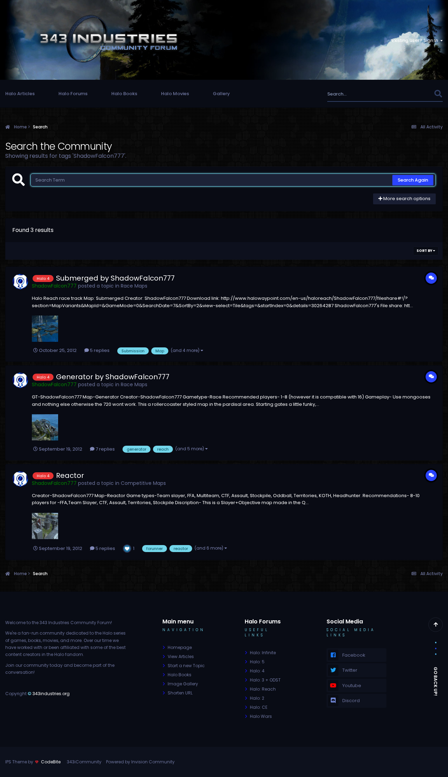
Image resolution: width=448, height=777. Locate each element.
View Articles (181, 656)
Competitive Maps (143, 483)
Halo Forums (73, 93)
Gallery (221, 93)
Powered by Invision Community (140, 762)
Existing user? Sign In (416, 40)
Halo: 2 (257, 698)
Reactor (70, 475)
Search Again (413, 180)
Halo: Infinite (263, 653)
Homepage (180, 647)
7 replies (104, 449)
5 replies (99, 350)
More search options (406, 198)
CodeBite (51, 762)
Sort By (424, 250)
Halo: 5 (257, 662)
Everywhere (412, 94)
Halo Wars (261, 716)
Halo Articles (20, 93)
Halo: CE (258, 707)
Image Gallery (183, 684)
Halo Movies (175, 93)
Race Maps (134, 285)
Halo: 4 (257, 671)
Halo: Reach (263, 689)
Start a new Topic (186, 666)
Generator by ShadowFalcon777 (112, 377)
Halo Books (124, 93)
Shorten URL (180, 693)
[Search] (438, 94)
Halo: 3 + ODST (265, 680)
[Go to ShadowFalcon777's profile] (20, 281)
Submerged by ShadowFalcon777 (115, 278)
